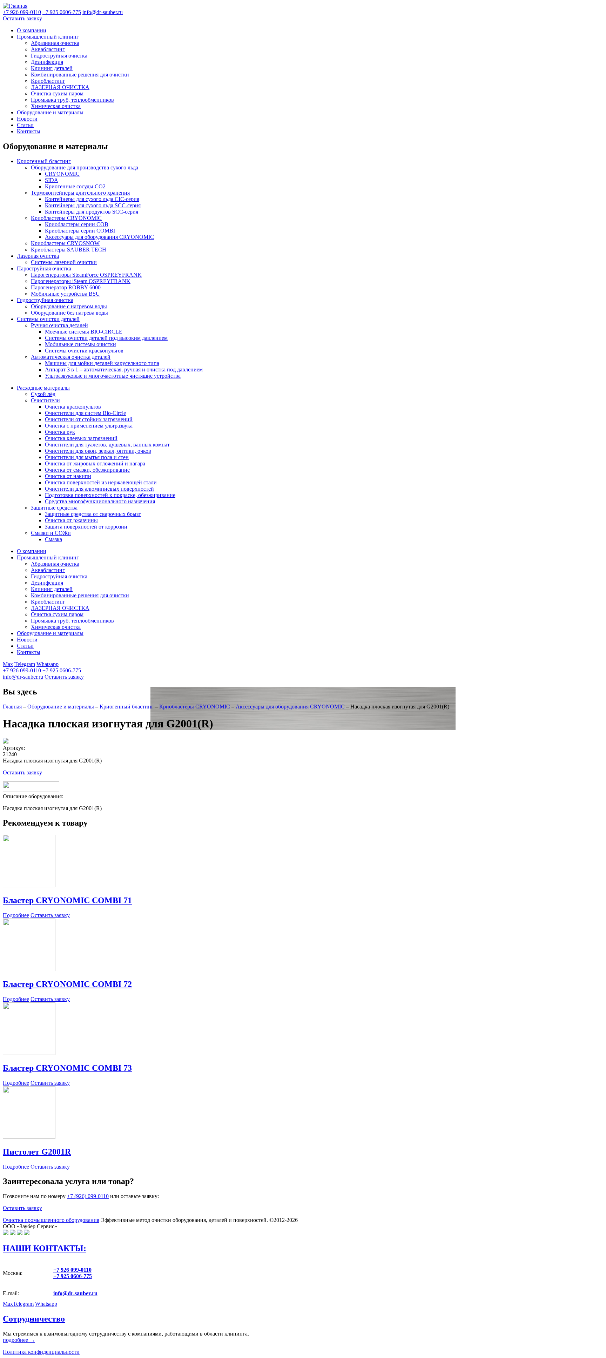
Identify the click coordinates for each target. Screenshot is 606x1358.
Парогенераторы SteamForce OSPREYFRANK (86, 275)
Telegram (24, 664)
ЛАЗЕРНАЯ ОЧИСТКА (60, 87)
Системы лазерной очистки (64, 262)
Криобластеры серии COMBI (80, 231)
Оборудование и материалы (50, 112)
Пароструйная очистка (44, 268)
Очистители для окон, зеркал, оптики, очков (98, 451)
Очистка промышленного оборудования (51, 1220)
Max (8, 664)
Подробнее (16, 915)
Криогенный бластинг (44, 161)
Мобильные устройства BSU (65, 294)
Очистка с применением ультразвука (89, 426)
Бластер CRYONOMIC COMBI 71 (67, 900)
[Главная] (15, 6)
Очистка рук (60, 432)
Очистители (45, 400)
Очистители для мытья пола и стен (87, 457)
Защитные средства (54, 508)
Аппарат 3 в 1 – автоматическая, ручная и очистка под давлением (124, 369)
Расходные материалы (43, 388)
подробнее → (19, 1340)
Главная (12, 707)
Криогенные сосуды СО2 (75, 186)
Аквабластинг (48, 49)
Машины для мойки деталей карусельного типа (102, 363)
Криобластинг (48, 81)
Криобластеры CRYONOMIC (66, 218)
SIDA (51, 180)
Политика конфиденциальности (41, 1352)
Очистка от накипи (68, 476)
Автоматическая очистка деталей (70, 357)
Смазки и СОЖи (51, 533)
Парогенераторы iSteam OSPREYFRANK (80, 281)
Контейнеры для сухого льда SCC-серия (93, 205)
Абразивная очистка (55, 43)
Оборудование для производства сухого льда (84, 167)
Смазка (53, 539)
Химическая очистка (56, 106)
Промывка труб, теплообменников (72, 100)
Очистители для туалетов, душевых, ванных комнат (107, 445)
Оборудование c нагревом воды (69, 306)
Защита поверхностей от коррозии (86, 527)
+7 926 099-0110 (22, 670)
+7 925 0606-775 (61, 670)
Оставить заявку (22, 18)
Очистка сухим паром (57, 93)
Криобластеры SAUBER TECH (68, 250)
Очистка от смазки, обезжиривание (87, 470)
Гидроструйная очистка (59, 56)
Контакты (28, 131)
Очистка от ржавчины (71, 520)
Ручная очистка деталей (59, 325)
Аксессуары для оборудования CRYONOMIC (99, 237)
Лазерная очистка (38, 256)
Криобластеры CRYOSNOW (65, 243)
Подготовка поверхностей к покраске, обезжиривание (110, 495)
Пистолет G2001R (37, 1151)
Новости (27, 119)
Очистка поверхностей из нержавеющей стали (101, 482)
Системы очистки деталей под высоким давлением (106, 338)
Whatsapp (47, 664)
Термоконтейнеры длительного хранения (80, 193)
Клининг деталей (52, 68)
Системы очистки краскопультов (84, 351)
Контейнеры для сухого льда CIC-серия (92, 199)
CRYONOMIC (62, 174)
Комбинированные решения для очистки (80, 75)
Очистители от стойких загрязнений (89, 419)
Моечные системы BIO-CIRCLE (83, 332)
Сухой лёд (43, 394)
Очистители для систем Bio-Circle (85, 413)
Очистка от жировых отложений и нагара (95, 463)
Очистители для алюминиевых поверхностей (99, 489)
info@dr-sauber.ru (102, 12)
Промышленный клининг (48, 37)
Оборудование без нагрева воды (69, 313)
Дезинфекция (47, 62)
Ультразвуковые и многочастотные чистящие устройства (113, 376)
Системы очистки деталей (48, 319)
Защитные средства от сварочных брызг (93, 514)
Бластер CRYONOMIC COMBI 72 (67, 984)
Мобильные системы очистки (80, 344)
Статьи (25, 125)
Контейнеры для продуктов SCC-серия (91, 212)
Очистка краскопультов (73, 407)
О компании (31, 30)
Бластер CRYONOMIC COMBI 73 (67, 1068)
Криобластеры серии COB (76, 224)
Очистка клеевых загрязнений (81, 438)
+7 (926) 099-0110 (88, 1196)
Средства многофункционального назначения (100, 501)
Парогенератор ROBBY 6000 (66, 287)
